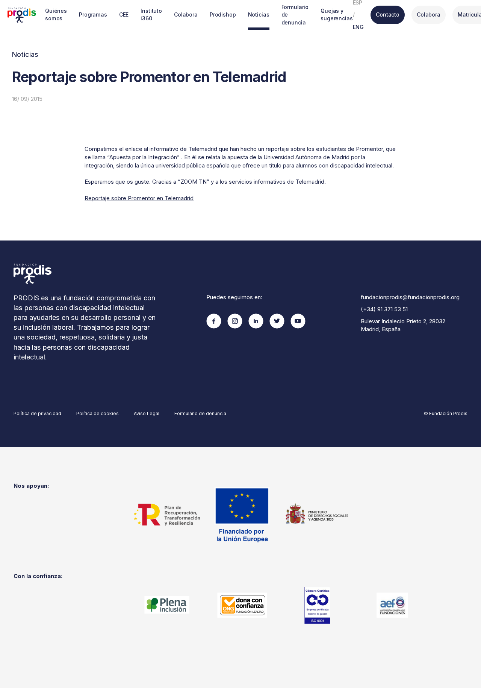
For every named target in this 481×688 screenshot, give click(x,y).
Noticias (258, 14)
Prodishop (223, 14)
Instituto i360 (151, 14)
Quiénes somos (56, 14)
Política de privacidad (37, 413)
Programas (93, 14)
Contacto (387, 14)
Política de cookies (97, 413)
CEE (124, 14)
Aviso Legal (146, 413)
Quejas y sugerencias (336, 14)
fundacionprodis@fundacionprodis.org (410, 297)
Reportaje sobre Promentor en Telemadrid (139, 198)
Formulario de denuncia (295, 15)
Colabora (186, 14)
